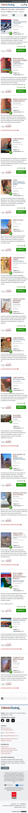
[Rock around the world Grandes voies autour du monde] (6, 461)
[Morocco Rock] (6, 226)
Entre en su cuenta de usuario (18, 1)
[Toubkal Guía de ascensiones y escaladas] (6, 26)
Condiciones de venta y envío (8, 748)
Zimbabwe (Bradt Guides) (19, 259)
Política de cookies (6, 753)
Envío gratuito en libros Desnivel (9, 750)
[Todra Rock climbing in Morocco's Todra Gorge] (6, 186)
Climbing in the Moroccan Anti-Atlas (18, 659)
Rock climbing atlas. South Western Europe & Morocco (19, 576)
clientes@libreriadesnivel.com (10, 735)
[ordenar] (14, 15)
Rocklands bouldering (17, 416)
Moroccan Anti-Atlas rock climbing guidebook (20, 60)
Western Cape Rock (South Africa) (20, 494)
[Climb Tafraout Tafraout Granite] (6, 344)
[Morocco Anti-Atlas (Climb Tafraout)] (6, 105)
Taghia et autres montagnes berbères (19, 301)
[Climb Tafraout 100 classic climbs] (6, 384)
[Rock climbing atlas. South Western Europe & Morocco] (6, 579)
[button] (22, 5)
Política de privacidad (6, 752)
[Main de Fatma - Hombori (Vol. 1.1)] (6, 540)
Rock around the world (19, 455)
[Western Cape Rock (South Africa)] (6, 500)
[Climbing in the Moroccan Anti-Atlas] (6, 664)
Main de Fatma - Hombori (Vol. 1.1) (19, 534)
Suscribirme (5, 768)
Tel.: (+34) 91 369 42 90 (9, 732)
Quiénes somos (5, 746)
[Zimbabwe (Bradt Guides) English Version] (6, 265)
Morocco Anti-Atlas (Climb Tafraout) (20, 100)
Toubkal (16, 20)
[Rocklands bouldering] (6, 418)
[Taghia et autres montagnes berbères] (6, 305)
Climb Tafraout (18, 139)
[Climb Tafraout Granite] (6, 145)
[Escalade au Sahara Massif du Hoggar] (6, 622)
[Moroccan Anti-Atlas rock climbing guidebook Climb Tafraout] (6, 65)
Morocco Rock (18, 220)
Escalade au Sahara (20, 618)
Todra (15, 180)
